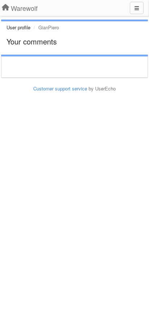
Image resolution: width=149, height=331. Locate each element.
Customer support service (60, 88)
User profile (18, 27)
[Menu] (137, 8)
